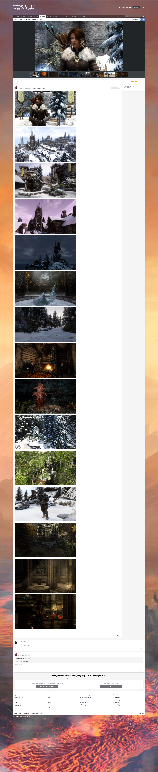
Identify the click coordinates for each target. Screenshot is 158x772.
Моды (30, 16)
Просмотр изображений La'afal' (39, 88)
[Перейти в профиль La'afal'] (16, 87)
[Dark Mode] (144, 7)
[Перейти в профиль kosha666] (16, 642)
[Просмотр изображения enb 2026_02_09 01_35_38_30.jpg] (73, 74)
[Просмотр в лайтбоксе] (79, 46)
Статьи (36, 16)
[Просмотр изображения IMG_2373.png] (97, 74)
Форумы (62, 16)
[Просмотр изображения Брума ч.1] (34, 74)
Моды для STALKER (116, 700)
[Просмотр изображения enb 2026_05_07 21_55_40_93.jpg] (53, 74)
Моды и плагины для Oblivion (86, 697)
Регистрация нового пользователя (47, 686)
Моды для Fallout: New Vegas (86, 704)
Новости (24, 16)
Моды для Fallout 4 (84, 705)
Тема (17, 716)
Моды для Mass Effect (117, 699)
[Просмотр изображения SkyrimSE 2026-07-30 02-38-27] (122, 74)
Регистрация (136, 7)
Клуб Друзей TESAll (19, 697)
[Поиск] (144, 16)
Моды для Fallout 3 (84, 702)
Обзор (83, 16)
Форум (49, 697)
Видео (56, 16)
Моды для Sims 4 (116, 702)
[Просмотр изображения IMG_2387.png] (84, 74)
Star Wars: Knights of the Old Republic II (120, 704)
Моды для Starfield (84, 700)
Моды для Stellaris (116, 705)
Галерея (43, 16)
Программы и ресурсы (117, 695)
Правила (17, 695)
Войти (111, 686)
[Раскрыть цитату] (16, 658)
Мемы (50, 16)
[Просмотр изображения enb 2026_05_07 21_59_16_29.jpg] (63, 74)
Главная (17, 16)
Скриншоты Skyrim (129, 86)
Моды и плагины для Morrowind (86, 699)
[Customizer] (141, 7)
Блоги (68, 16)
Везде (140, 16)
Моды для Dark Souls (117, 697)
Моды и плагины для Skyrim (85, 695)
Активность (75, 16)
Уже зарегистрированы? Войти (125, 7)
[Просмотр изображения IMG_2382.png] (109, 74)
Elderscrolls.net (18, 705)
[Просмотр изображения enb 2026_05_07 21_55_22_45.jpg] (44, 74)
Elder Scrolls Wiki (18, 703)
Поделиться (106, 87)
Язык (14, 716)
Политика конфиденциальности (25, 716)
